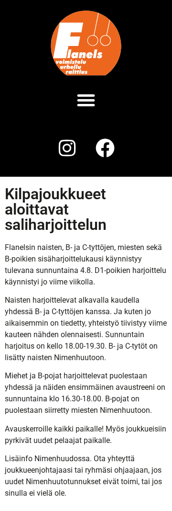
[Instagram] (67, 148)
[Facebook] (105, 148)
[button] (86, 100)
